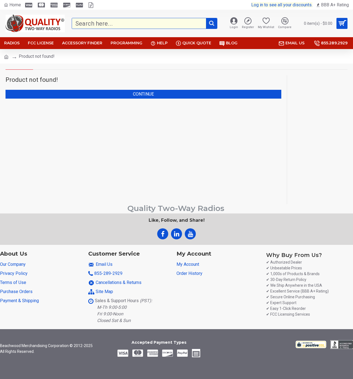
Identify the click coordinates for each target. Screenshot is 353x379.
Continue (143, 94)
